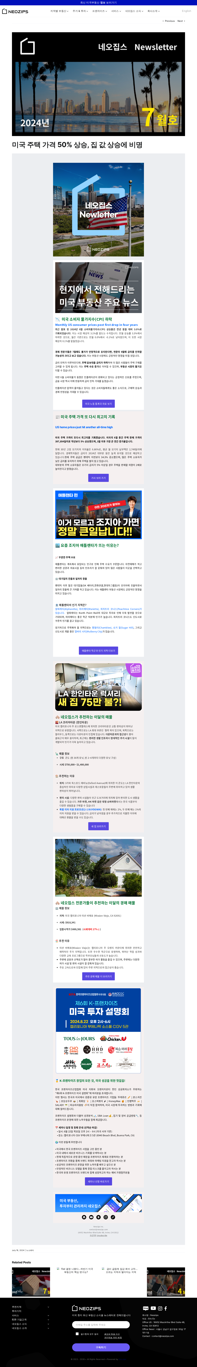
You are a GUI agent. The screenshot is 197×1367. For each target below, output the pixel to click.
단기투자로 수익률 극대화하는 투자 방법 (98, 2)
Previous (170, 20)
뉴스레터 (30, 1250)
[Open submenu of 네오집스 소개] (48, 1328)
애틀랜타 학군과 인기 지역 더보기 (98, 650)
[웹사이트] (113, 1217)
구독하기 (101, 1347)
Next (180, 20)
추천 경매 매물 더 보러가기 (98, 976)
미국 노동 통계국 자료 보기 (98, 403)
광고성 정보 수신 (112, 1334)
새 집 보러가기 (98, 826)
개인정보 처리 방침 (113, 1337)
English (186, 10)
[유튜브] (91, 1217)
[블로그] (98, 1217)
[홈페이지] (84, 1217)
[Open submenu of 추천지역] (48, 1307)
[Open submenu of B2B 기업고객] (48, 1320)
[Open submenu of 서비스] (48, 1315)
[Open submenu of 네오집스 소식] (48, 1324)
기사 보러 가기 (98, 478)
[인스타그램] (106, 1217)
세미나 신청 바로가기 (98, 1181)
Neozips (122, 1359)
